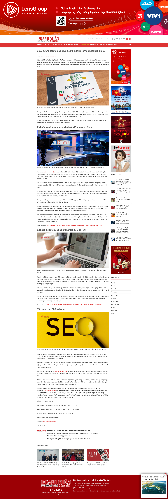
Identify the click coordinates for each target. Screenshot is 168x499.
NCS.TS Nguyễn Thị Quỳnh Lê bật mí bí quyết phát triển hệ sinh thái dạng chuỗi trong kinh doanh (123, 230)
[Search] (130, 44)
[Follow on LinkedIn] (59, 490)
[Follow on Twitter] (117, 39)
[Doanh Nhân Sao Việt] (48, 39)
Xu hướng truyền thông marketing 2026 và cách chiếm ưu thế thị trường (122, 222)
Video (115, 44)
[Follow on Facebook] (112, 39)
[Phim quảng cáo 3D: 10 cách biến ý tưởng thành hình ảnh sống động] (98, 455)
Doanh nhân (46, 44)
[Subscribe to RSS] (57, 490)
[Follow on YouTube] (124, 39)
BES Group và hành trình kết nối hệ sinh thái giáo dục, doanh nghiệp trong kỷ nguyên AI (48, 464)
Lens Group (56, 494)
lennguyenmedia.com (49, 421)
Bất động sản (94, 44)
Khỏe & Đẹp (69, 44)
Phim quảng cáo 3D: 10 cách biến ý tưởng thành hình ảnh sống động (122, 207)
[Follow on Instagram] (114, 39)
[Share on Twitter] (40, 426)
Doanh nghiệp (85, 44)
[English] (130, 39)
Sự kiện (39, 44)
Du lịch (102, 44)
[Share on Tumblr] (44, 426)
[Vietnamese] (127, 39)
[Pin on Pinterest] (42, 426)
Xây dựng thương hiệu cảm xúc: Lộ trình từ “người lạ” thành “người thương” (123, 238)
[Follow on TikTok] (55, 490)
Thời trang (61, 44)
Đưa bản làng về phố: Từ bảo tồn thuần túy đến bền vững (123, 199)
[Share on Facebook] (38, 426)
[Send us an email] (119, 39)
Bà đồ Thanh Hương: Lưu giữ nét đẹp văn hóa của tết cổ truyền (123, 214)
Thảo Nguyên (53, 56)
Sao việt (54, 44)
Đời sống (76, 44)
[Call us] (121, 39)
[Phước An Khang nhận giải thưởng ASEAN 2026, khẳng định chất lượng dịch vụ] (73, 455)
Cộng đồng (109, 44)
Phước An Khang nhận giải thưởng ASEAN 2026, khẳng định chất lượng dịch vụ (72, 464)
